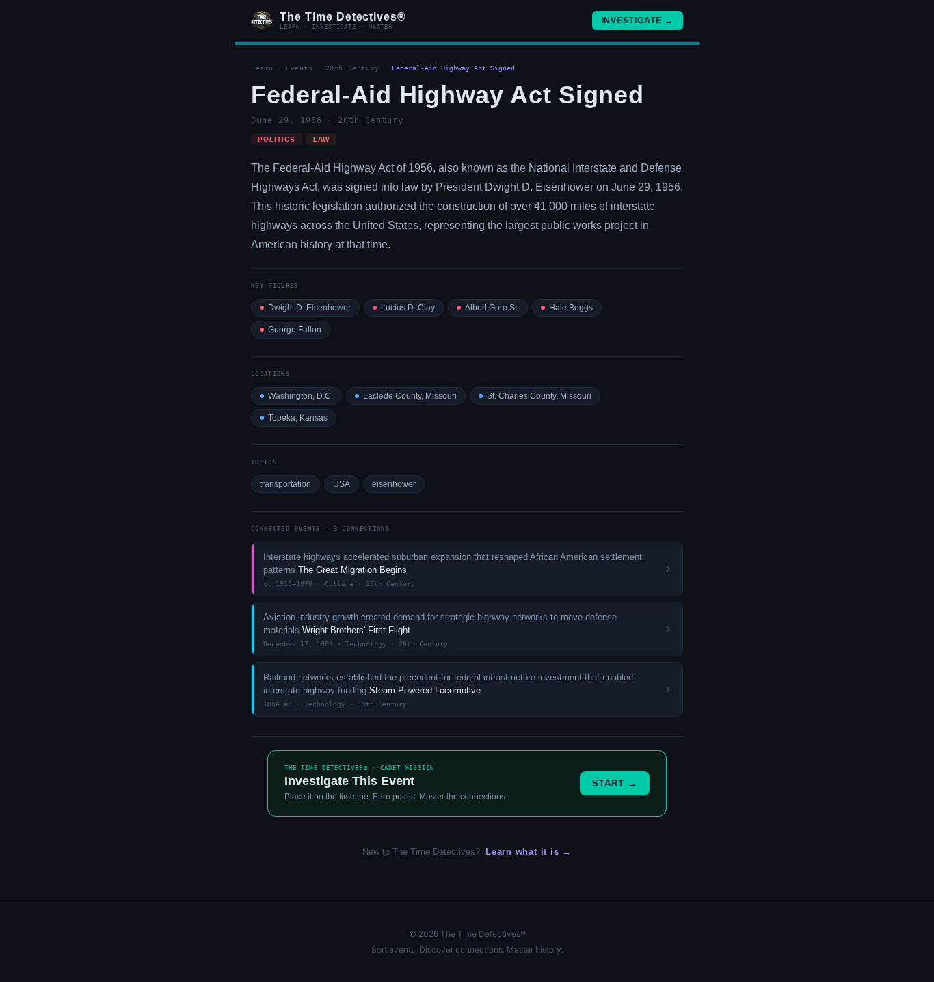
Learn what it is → (528, 852)
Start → (614, 783)
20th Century (352, 68)
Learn (262, 68)
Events (299, 68)
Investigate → (637, 20)
